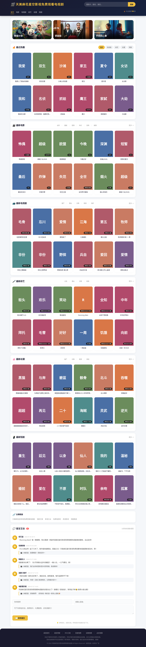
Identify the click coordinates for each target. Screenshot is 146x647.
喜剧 (65, 125)
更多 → (131, 125)
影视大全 (48, 519)
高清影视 (66, 519)
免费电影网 (57, 519)
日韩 (77, 203)
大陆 (65, 281)
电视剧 (23, 12)
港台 (70, 203)
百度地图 (78, 633)
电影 (17, 12)
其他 (87, 359)
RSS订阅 (68, 633)
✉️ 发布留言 (20, 618)
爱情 (73, 125)
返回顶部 (57, 633)
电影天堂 (40, 519)
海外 (92, 203)
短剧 (40, 12)
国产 (63, 203)
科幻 (80, 125)
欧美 (85, 203)
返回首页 (46, 633)
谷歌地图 (89, 633)
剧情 (95, 125)
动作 (58, 125)
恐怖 (87, 125)
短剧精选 (74, 519)
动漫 (35, 12)
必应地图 (100, 633)
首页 (12, 12)
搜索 (131, 4)
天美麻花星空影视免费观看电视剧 (23, 519)
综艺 (30, 12)
